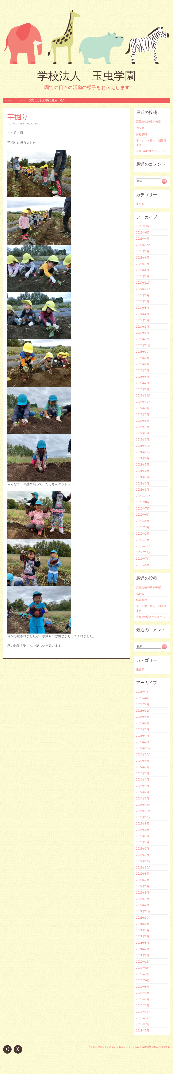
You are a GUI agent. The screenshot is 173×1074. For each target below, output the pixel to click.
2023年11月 (143, 345)
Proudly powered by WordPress (106, 1046)
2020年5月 (142, 521)
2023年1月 (142, 389)
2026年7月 (143, 226)
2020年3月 (142, 527)
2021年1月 (142, 489)
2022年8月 (142, 408)
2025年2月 (142, 276)
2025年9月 (142, 251)
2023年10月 (143, 351)
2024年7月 (142, 301)
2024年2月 (142, 326)
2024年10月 (143, 289)
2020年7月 (143, 508)
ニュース (21, 100)
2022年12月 (143, 395)
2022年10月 (143, 401)
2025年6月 (142, 257)
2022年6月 (142, 420)
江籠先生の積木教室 (148, 121)
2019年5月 (142, 565)
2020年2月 (142, 533)
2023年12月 (143, 339)
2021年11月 (143, 445)
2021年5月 (142, 477)
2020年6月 (143, 514)
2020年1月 (142, 540)
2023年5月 (142, 370)
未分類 (140, 203)
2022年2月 (142, 439)
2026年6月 (143, 232)
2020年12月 (143, 496)
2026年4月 (142, 238)
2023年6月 (142, 364)
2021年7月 (142, 464)
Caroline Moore (160, 1046)
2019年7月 (143, 558)
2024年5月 (142, 307)
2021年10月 (143, 452)
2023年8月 (142, 358)
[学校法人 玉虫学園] (86, 36)
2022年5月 (142, 426)
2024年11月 (143, 282)
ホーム (8, 100)
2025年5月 (142, 263)
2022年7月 (142, 414)
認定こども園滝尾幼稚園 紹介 (47, 100)
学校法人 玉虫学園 (86, 76)
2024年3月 (142, 320)
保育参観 (141, 134)
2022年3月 (142, 433)
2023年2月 (142, 383)
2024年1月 (142, 332)
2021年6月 (142, 470)
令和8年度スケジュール (150, 151)
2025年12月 (143, 245)
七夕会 (140, 127)
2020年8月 (143, 502)
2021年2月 (142, 483)
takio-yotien (31, 123)
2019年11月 (143, 552)
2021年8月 (142, 458)
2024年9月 (142, 295)
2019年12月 (143, 546)
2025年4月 (142, 270)
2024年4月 (142, 314)
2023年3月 (142, 376)
